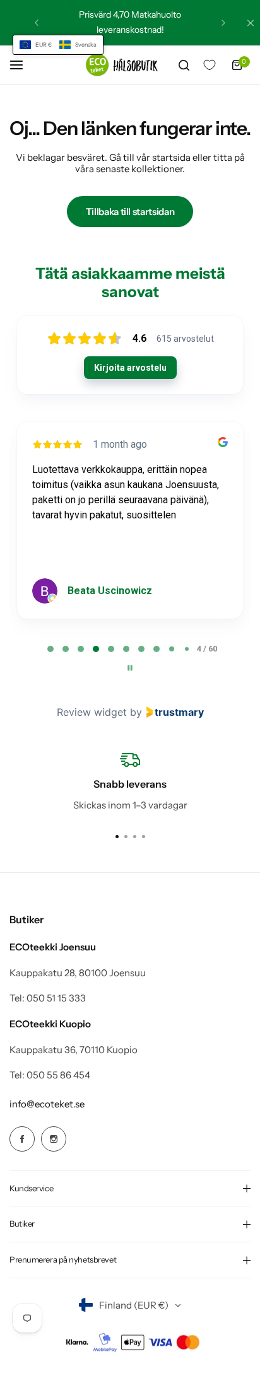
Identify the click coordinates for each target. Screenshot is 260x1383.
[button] (58, 44)
